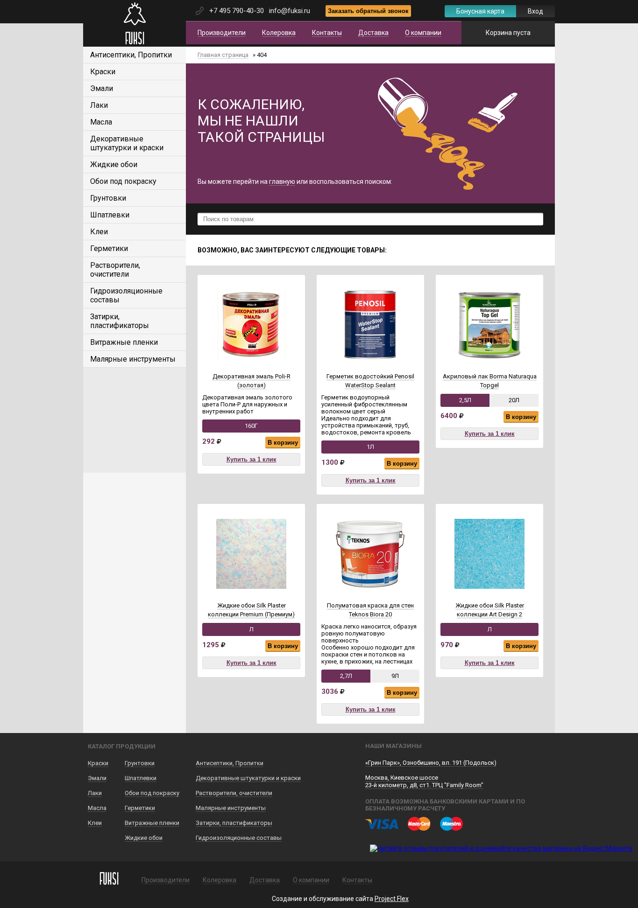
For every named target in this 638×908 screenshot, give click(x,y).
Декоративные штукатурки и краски (126, 143)
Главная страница (223, 54)
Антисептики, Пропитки (131, 54)
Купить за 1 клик (251, 459)
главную (282, 181)
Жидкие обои (113, 164)
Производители (222, 32)
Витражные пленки (124, 342)
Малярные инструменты (133, 359)
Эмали (101, 88)
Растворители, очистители (115, 270)
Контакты (327, 32)
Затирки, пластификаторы (119, 321)
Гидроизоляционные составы (239, 837)
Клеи (99, 231)
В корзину (283, 442)
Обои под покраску (123, 181)
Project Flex (392, 898)
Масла (101, 122)
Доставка (373, 32)
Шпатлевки (109, 214)
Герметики (109, 248)
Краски (102, 71)
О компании (423, 32)
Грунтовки (108, 198)
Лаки (99, 105)
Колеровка (279, 32)
